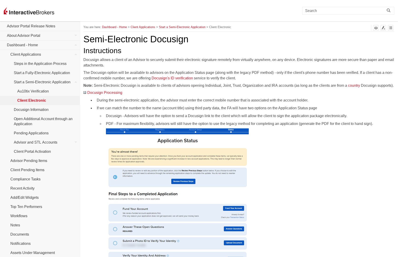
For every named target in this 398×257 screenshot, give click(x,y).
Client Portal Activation (32, 151)
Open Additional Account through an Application (43, 121)
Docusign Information (31, 110)
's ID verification (172, 78)
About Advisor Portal (23, 36)
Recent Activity (22, 188)
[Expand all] (390, 28)
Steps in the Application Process (40, 64)
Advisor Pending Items (28, 161)
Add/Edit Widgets (24, 197)
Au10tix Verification (33, 91)
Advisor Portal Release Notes (31, 26)
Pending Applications (31, 133)
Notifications (20, 243)
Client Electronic (31, 100)
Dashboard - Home (22, 45)
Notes (15, 225)
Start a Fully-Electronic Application (42, 73)
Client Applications (25, 54)
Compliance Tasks (25, 179)
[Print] (376, 28)
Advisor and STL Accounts (35, 142)
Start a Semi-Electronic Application (42, 82)
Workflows (18, 216)
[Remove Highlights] (383, 28)
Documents (19, 234)
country (354, 85)
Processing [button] (104, 93)
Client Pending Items (27, 170)
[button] (389, 11)
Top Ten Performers (26, 207)
